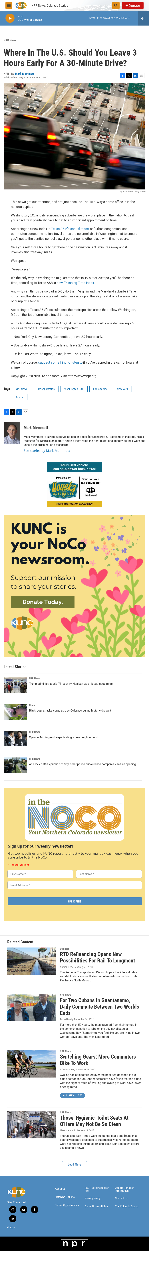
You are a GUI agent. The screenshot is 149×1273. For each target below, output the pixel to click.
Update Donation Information (124, 1189)
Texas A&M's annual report (70, 229)
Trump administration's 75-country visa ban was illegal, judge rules (71, 683)
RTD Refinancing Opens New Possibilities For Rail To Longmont (97, 957)
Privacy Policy (92, 1198)
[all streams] (143, 18)
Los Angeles (100, 388)
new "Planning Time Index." (76, 283)
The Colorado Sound (126, 1206)
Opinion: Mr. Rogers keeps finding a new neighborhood (63, 737)
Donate (134, 5)
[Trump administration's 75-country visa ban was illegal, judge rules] (15, 685)
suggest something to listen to (60, 362)
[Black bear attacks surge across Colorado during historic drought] (15, 712)
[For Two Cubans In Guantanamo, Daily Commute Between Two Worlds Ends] (31, 1007)
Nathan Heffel (67, 967)
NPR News (10, 40)
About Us (60, 1188)
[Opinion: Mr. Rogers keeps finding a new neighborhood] (15, 738)
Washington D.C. (74, 388)
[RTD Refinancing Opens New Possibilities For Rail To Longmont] (31, 961)
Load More (74, 1164)
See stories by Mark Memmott (47, 450)
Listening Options (65, 1197)
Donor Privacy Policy (96, 1206)
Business (64, 948)
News (32, 705)
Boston (19, 397)
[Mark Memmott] (12, 433)
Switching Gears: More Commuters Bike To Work (98, 1059)
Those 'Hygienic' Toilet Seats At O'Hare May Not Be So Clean (94, 1121)
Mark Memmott (24, 73)
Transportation (46, 388)
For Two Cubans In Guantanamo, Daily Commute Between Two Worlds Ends (99, 1006)
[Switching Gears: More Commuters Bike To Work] (31, 1063)
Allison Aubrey (67, 1069)
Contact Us (121, 1198)
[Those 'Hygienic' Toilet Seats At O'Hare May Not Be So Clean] (31, 1124)
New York (122, 388)
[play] (10, 18)
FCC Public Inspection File (97, 1189)
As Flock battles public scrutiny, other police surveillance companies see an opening (82, 764)
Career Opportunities (67, 1205)
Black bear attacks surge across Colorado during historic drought (70, 710)
